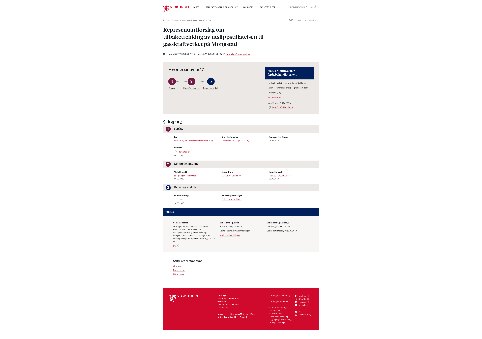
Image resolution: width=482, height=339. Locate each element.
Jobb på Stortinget (277, 322)
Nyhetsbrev (274, 310)
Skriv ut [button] (300, 20)
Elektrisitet (178, 266)
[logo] (176, 9)
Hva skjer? (248, 7)
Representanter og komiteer (221, 7)
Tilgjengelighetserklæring (280, 319)
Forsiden (175, 20)
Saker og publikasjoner (188, 20)
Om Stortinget (267, 7)
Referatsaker (184, 151)
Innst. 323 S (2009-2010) (279, 175)
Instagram (302, 302)
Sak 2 (181, 199)
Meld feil (312, 20)
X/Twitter (302, 299)
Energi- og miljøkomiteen (185, 175)
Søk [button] (311, 7)
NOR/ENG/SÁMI (297, 7)
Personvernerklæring (278, 316)
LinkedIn (302, 305)
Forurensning (179, 270)
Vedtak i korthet (275, 97)
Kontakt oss (223, 307)
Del (290, 20)
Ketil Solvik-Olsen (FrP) (231, 175)
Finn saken (202, 20)
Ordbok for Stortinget (278, 307)
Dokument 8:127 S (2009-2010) (235, 140)
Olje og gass (178, 274)
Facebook (302, 296)
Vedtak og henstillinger (232, 199)
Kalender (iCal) (304, 315)
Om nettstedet (276, 313)
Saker (196, 7)
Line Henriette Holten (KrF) (201, 140)
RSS (300, 312)
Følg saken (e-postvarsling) (238, 54)
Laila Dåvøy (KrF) (181, 140)
